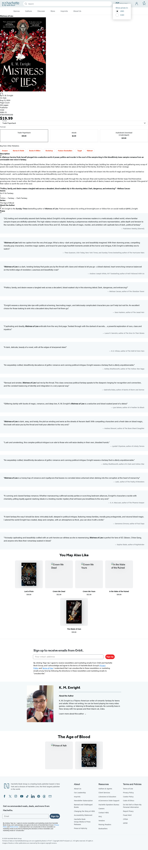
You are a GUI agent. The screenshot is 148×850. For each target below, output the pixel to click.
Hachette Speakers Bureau (109, 804)
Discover (41, 11)
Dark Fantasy (22, 198)
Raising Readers (105, 824)
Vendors (102, 820)
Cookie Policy (128, 796)
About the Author (7, 205)
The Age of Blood (7, 202)
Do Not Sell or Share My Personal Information (132, 805)
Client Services (104, 792)
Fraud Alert (127, 815)
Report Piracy (128, 811)
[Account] (137, 4)
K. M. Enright (8, 95)
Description (5, 154)
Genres (16, 11)
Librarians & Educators (107, 796)
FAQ (100, 816)
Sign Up (110, 657)
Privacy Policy (128, 792)
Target (79, 150)
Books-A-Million (34, 150)
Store (53, 11)
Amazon (5, 150)
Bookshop (49, 150)
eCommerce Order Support (109, 800)
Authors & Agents (105, 788)
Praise (2, 211)
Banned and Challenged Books (83, 805)
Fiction (3, 198)
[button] (74, 92)
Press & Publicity (80, 828)
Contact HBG (104, 812)
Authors (28, 11)
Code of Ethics (128, 800)
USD (122, 11)
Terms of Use (128, 788)
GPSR (125, 823)
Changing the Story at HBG (84, 811)
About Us (77, 11)
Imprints (64, 11)
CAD (122, 15)
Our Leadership (80, 792)
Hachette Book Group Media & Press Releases (82, 821)
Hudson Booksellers (65, 150)
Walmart (90, 150)
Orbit (2, 110)
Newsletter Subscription (83, 800)
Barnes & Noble (18, 150)
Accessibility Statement (83, 815)
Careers (101, 808)
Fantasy (11, 198)
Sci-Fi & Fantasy (6, 193)
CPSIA (125, 819)
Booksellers (103, 828)
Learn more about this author (71, 713)
